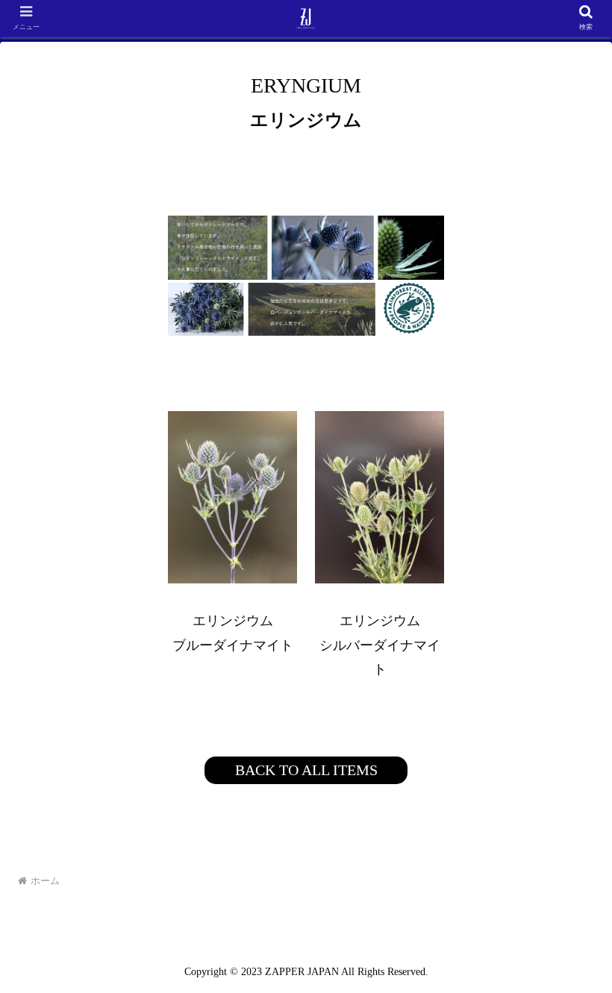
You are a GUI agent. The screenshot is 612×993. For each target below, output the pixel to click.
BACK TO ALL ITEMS (306, 770)
